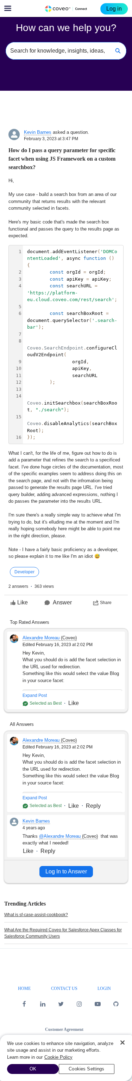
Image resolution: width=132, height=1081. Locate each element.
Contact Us (64, 988)
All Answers (22, 724)
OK (33, 1068)
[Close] (122, 1042)
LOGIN (104, 988)
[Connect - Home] (66, 9)
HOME (24, 988)
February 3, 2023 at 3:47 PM (51, 138)
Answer (62, 602)
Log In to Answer (66, 871)
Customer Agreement (64, 1029)
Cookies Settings (86, 1068)
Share (106, 602)
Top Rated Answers (29, 622)
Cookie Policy (58, 1057)
